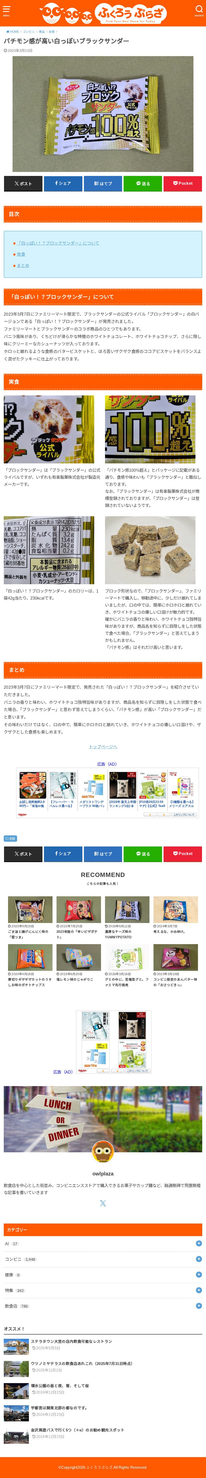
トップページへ (103, 747)
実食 (21, 254)
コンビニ (20, 1259)
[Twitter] (103, 1203)
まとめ (23, 265)
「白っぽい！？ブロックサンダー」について (58, 243)
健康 (12, 1275)
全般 (12, 838)
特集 (14, 1290)
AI (11, 1243)
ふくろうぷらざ (99, 1467)
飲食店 (16, 1306)
